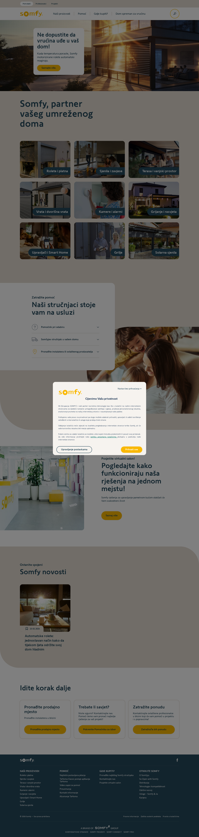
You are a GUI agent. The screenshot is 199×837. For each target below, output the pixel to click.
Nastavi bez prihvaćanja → (129, 388)
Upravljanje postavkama (74, 449)
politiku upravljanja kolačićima (104, 437)
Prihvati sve (131, 449)
